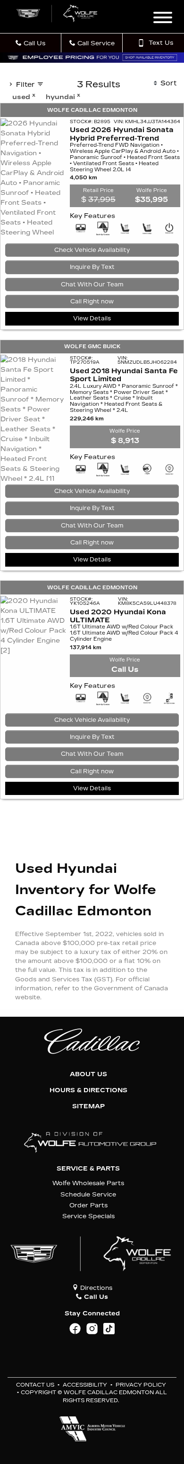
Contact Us (35, 1385)
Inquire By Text (92, 267)
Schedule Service (88, 1194)
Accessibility (85, 1385)
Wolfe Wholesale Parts (88, 1183)
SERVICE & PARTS (88, 1168)
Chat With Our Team (92, 284)
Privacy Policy (141, 1385)
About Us (88, 1074)
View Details (92, 318)
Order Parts (88, 1205)
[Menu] (162, 19)
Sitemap (88, 1106)
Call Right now (92, 301)
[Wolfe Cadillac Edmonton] (57, 13)
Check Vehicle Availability (92, 250)
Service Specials (88, 1216)
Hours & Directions (88, 1090)
